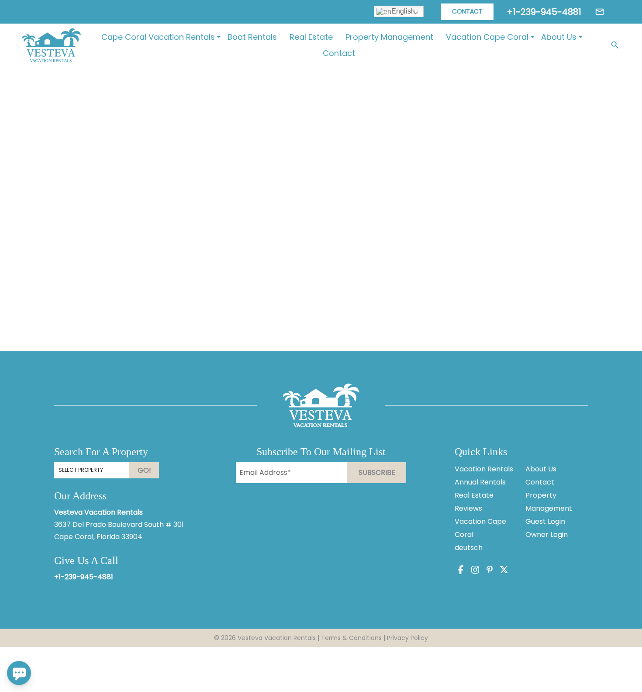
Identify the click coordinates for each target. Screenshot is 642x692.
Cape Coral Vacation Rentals (158, 36)
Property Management (389, 36)
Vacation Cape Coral (487, 36)
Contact (339, 53)
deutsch (469, 548)
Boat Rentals (252, 36)
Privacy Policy (407, 637)
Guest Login (545, 521)
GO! (144, 470)
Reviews (468, 508)
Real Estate (311, 36)
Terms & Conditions (351, 637)
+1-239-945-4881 (83, 577)
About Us (558, 36)
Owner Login (546, 534)
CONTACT (467, 11)
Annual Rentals (480, 482)
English (403, 11)
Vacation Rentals (484, 469)
